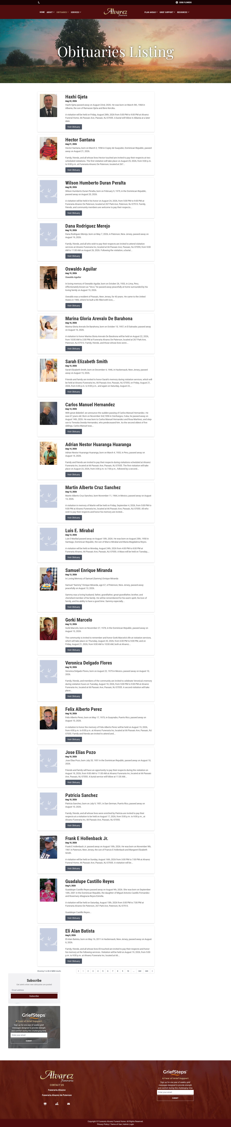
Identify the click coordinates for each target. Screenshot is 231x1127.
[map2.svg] (56, 1103)
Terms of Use (116, 1124)
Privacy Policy (103, 1124)
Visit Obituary (73, 127)
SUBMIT (29, 1041)
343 (146, 971)
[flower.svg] (45, 1103)
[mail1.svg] (68, 1103)
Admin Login (128, 1124)
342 (139, 971)
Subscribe (34, 996)
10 (128, 971)
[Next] (152, 971)
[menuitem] (43, 12)
